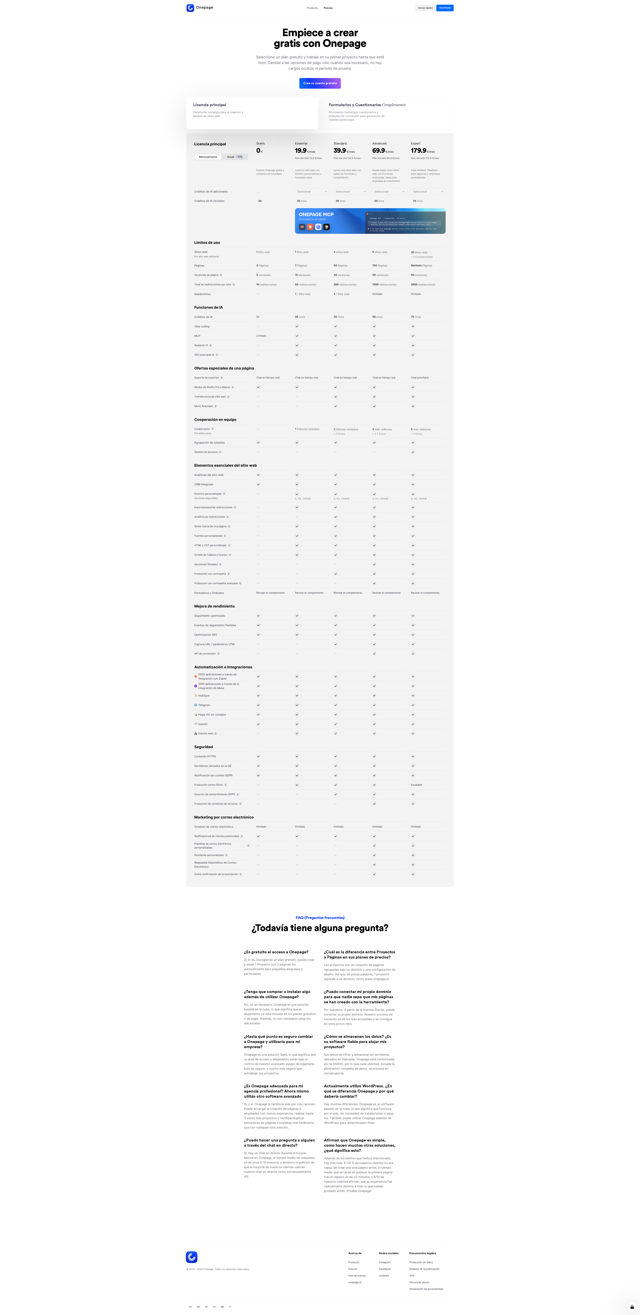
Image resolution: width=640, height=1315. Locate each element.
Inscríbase (445, 8)
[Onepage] (190, 8)
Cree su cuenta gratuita (320, 83)
